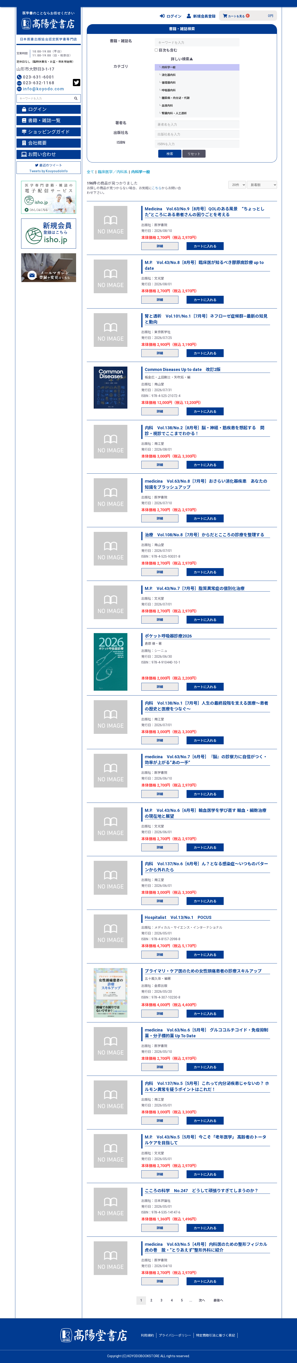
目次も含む (168, 50)
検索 (170, 154)
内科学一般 (140, 172)
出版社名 (120, 132)
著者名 (120, 123)
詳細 (160, 246)
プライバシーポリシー (175, 1335)
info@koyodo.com (43, 88)
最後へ (218, 1300)
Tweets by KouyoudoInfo (48, 171)
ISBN (121, 142)
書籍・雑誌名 (121, 41)
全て (90, 172)
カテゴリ (120, 66)
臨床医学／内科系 (113, 172)
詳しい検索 (180, 59)
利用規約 (147, 1335)
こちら (156, 188)
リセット (193, 154)
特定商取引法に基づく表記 (215, 1335)
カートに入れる (205, 246)
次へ (202, 1300)
